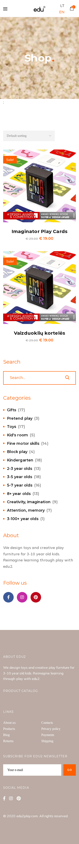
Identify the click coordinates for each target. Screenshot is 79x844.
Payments (47, 735)
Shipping (47, 741)
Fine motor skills (23, 443)
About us (9, 722)
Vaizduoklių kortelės (39, 333)
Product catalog (20, 691)
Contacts (47, 722)
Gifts (11, 410)
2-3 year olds (19, 468)
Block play (17, 451)
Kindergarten (20, 460)
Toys (11, 426)
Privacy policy (51, 729)
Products (9, 729)
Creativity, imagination (29, 502)
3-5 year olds (19, 477)
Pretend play (19, 418)
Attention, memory (26, 510)
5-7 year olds (19, 485)
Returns (8, 741)
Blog (6, 735)
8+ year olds (19, 493)
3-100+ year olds (23, 518)
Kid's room (17, 435)
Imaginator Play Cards (40, 231)
